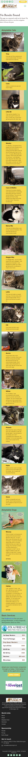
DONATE (23, 1)
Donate (3, 730)
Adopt (3, 717)
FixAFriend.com (9, 618)
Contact (4, 724)
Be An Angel (5, 735)
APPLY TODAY (14, 675)
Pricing (3, 733)
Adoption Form (5, 720)
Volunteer (4, 722)
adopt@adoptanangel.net (10, 745)
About (3, 715)
